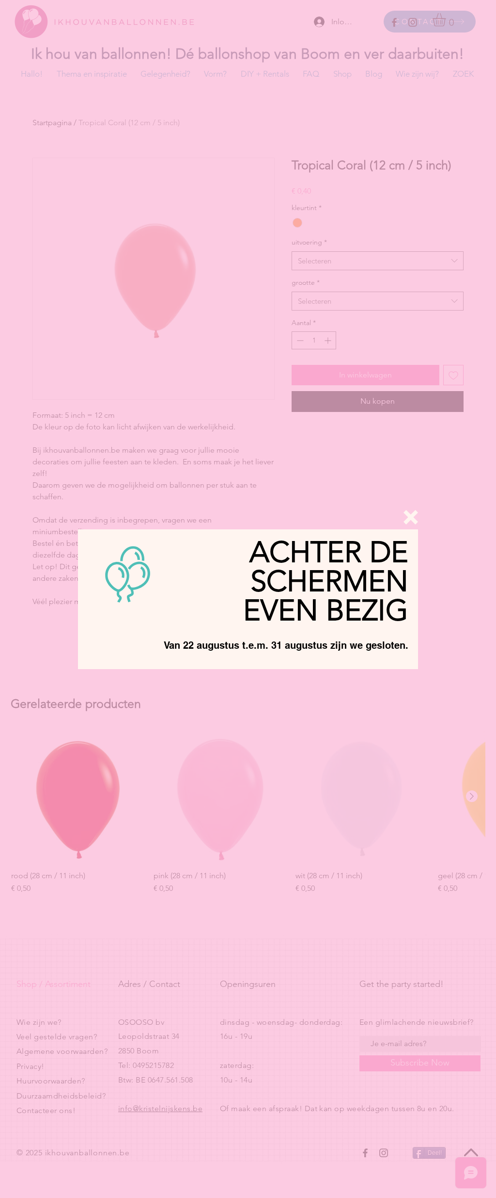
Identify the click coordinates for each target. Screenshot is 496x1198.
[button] (410, 517)
